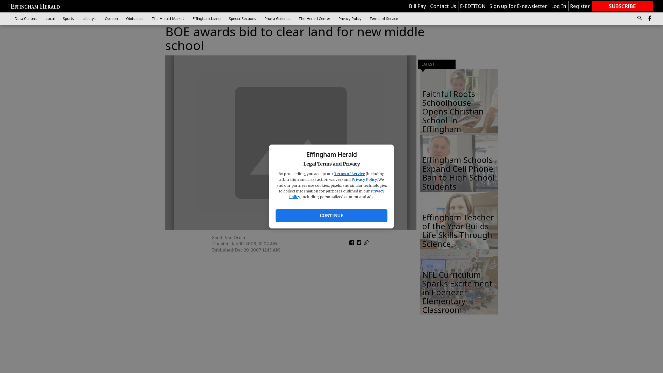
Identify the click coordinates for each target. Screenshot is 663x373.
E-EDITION (473, 6)
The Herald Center (314, 18)
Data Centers (26, 18)
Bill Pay (417, 6)
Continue (331, 215)
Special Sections (242, 18)
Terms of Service (349, 173)
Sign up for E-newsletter (518, 6)
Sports (68, 18)
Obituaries (134, 18)
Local (50, 18)
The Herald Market (168, 18)
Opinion (111, 18)
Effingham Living (206, 18)
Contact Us (443, 6)
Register (580, 6)
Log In (558, 6)
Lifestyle (89, 18)
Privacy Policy (364, 179)
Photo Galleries (277, 18)
